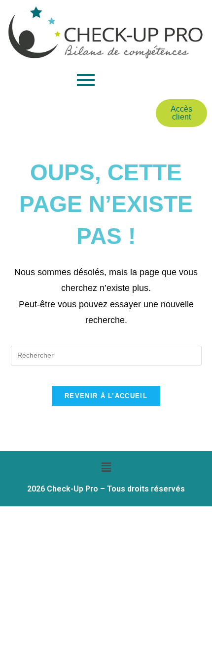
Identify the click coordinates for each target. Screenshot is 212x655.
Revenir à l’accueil (106, 396)
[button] (106, 467)
